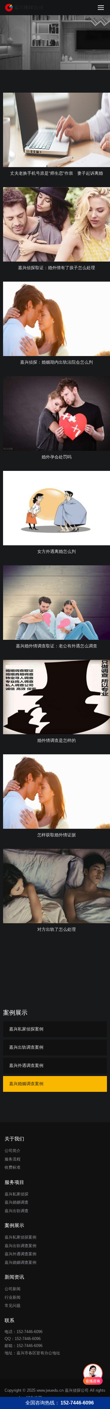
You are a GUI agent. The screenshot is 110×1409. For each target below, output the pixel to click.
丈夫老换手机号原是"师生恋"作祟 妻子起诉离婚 (56, 173)
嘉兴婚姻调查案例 (26, 1083)
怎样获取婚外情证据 (56, 834)
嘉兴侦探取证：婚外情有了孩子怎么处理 (56, 267)
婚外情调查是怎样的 (56, 740)
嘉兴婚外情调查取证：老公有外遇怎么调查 (56, 645)
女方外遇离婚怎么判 (56, 551)
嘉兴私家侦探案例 (26, 1029)
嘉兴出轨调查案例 (26, 1047)
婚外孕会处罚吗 (57, 456)
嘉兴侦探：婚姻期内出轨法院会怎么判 (56, 362)
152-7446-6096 (28, 1338)
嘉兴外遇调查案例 (26, 1065)
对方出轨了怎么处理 (56, 929)
